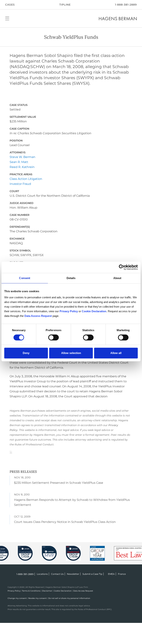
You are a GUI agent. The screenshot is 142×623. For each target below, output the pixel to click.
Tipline (65, 4)
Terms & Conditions (31, 591)
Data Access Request (83, 591)
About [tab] (117, 278)
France (122, 574)
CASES (10, 4)
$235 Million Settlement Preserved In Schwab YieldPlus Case (58, 482)
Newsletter (73, 574)
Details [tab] (71, 278)
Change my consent (17, 598)
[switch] (53, 337)
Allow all (115, 353)
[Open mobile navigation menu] (7, 18)
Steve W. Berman (22, 157)
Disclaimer (47, 591)
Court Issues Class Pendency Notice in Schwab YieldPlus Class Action (65, 522)
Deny (26, 353)
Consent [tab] (24, 278)
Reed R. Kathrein (22, 167)
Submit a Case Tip (92, 574)
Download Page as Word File (11, 452)
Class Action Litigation (26, 179)
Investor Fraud (20, 184)
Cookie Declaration (63, 591)
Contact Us (57, 574)
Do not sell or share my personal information (69, 598)
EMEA (111, 574)
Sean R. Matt (19, 162)
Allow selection (71, 353)
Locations (42, 574)
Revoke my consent (37, 598)
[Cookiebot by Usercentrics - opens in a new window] (121, 267)
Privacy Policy (14, 591)
